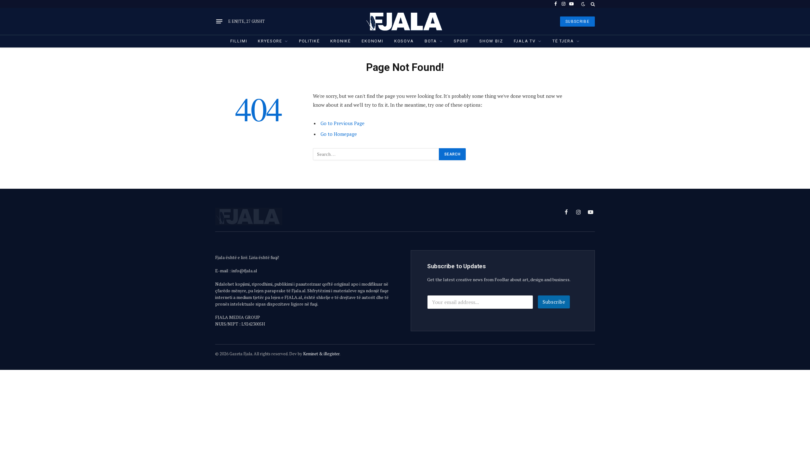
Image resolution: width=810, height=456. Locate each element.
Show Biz (491, 41)
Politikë (309, 41)
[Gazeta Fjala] (405, 21)
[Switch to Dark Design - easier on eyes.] (583, 4)
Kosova (404, 41)
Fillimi (238, 41)
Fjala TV (525, 41)
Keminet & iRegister (321, 354)
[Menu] (219, 21)
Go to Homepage (339, 134)
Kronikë (340, 41)
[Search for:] (376, 154)
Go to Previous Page (342, 123)
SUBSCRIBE (577, 21)
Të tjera (563, 41)
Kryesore (270, 41)
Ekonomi (372, 41)
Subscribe (554, 302)
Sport (461, 41)
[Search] (592, 4)
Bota (431, 41)
